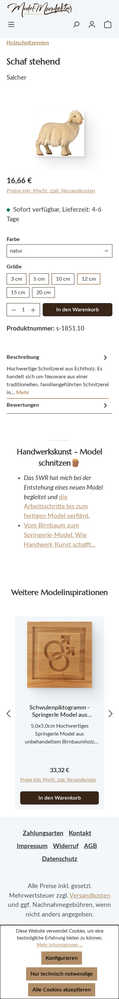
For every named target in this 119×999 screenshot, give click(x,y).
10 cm (63, 279)
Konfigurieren (62, 958)
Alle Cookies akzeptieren (61, 989)
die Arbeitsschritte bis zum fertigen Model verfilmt (56, 507)
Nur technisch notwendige (61, 974)
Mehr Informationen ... (60, 945)
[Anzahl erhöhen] (33, 309)
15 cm (18, 292)
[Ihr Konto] (92, 24)
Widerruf (66, 846)
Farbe (13, 239)
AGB (90, 846)
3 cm (16, 279)
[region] (59, 133)
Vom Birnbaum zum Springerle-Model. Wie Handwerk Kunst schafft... (59, 535)
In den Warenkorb (77, 309)
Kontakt (80, 833)
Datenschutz (59, 859)
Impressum (32, 846)
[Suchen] (76, 24)
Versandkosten (89, 896)
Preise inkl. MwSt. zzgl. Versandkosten (51, 190)
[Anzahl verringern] (13, 309)
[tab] (58, 375)
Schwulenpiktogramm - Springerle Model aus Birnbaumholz (59, 712)
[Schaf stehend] (59, 133)
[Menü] (11, 24)
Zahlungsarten (43, 833)
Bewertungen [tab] (23, 405)
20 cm (43, 292)
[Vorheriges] (8, 713)
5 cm (39, 279)
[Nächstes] (111, 713)
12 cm (89, 279)
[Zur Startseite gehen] (31, 10)
